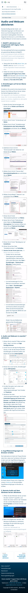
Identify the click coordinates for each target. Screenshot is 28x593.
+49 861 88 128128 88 (15, 583)
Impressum (4, 571)
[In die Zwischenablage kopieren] (25, 315)
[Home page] (2, 7)
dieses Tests (21, 63)
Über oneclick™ (5, 566)
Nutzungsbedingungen (7, 575)
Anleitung (8, 482)
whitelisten (22, 76)
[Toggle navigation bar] (2, 2)
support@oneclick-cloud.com (14, 585)
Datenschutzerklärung (7, 573)
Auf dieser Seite (6, 17)
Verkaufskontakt (6, 568)
